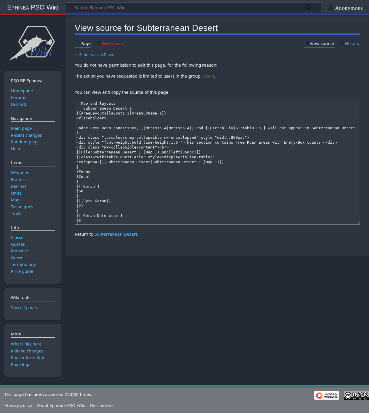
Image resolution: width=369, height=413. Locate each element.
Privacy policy (18, 405)
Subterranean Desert (97, 54)
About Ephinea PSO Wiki (60, 405)
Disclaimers (102, 405)
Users (208, 76)
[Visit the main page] (33, 42)
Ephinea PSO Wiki (32, 7)
